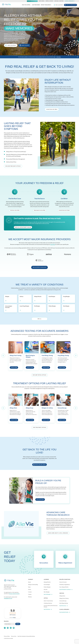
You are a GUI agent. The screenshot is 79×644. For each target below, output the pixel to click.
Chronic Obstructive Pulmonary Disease (51, 606)
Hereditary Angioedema (64, 584)
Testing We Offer (14, 210)
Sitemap (30, 596)
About (29, 582)
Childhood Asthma (48, 603)
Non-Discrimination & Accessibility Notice (26, 636)
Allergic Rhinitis (47, 582)
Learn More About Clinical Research (58, 533)
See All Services (62, 605)
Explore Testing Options (39, 375)
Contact (30, 591)
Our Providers (36, 4)
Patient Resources (46, 4)
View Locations (11, 45)
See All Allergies (47, 594)
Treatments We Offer (39, 210)
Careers (30, 594)
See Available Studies (63, 612)
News (29, 587)
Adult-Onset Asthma (48, 600)
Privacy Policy (7, 636)
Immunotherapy (62, 600)
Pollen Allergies (47, 587)
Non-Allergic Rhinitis (63, 587)
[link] (3, 355)
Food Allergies (47, 584)
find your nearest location (14, 593)
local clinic (52, 244)
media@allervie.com (8, 598)
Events (29, 589)
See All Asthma (47, 609)
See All (39, 318)
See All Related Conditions (65, 589)
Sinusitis (45, 589)
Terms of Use (13, 636)
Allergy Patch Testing (63, 598)
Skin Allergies (46, 591)
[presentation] (3, 355)
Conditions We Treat (51, 109)
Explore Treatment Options (13, 166)
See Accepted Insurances (39, 267)
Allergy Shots (62, 595)
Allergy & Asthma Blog (33, 584)
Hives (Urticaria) (63, 582)
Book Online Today (40, 464)
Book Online (25, 45)
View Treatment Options (39, 427)
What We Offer (26, 4)
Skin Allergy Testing (63, 603)
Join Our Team (40, 499)
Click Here (58, 56)
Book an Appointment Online (23, 227)
